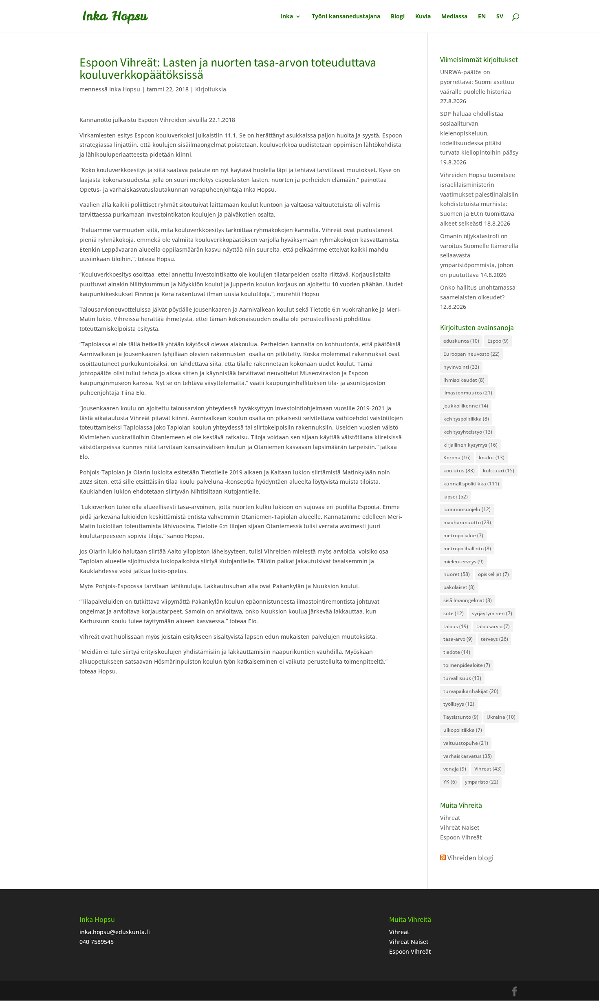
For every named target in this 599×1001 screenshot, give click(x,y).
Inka (286, 16)
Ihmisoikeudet (463, 379)
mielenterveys (463, 561)
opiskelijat (493, 574)
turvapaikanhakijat (470, 691)
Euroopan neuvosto (471, 353)
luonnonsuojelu (467, 509)
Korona (457, 457)
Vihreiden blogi (470, 857)
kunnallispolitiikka (471, 483)
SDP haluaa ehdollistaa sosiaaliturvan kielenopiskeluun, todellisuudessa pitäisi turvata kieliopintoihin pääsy (479, 133)
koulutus (459, 470)
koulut (491, 457)
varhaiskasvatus (467, 756)
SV (499, 16)
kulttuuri (498, 470)
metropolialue (463, 535)
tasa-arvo (458, 639)
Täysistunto (460, 716)
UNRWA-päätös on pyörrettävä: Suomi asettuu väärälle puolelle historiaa (477, 81)
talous (455, 626)
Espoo (498, 340)
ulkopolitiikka (462, 729)
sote (453, 613)
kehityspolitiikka (466, 418)
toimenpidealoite (466, 665)
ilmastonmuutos (467, 392)
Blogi (398, 16)
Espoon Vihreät (461, 837)
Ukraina (501, 716)
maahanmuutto (467, 522)
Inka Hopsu (124, 89)
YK (450, 781)
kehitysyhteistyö (467, 431)
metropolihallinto (467, 548)
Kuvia (423, 16)
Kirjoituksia (210, 89)
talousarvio (493, 626)
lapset (455, 496)
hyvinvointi (461, 366)
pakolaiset (459, 587)
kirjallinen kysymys (470, 444)
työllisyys (458, 703)
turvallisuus (462, 678)
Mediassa (454, 16)
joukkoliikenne (465, 405)
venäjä (454, 768)
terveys (494, 639)
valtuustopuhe (465, 743)
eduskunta (461, 340)
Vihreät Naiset (459, 827)
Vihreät (488, 768)
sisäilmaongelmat (467, 600)
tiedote (456, 652)
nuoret (456, 574)
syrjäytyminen (492, 613)
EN (482, 16)
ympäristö (481, 781)
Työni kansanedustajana (346, 16)
